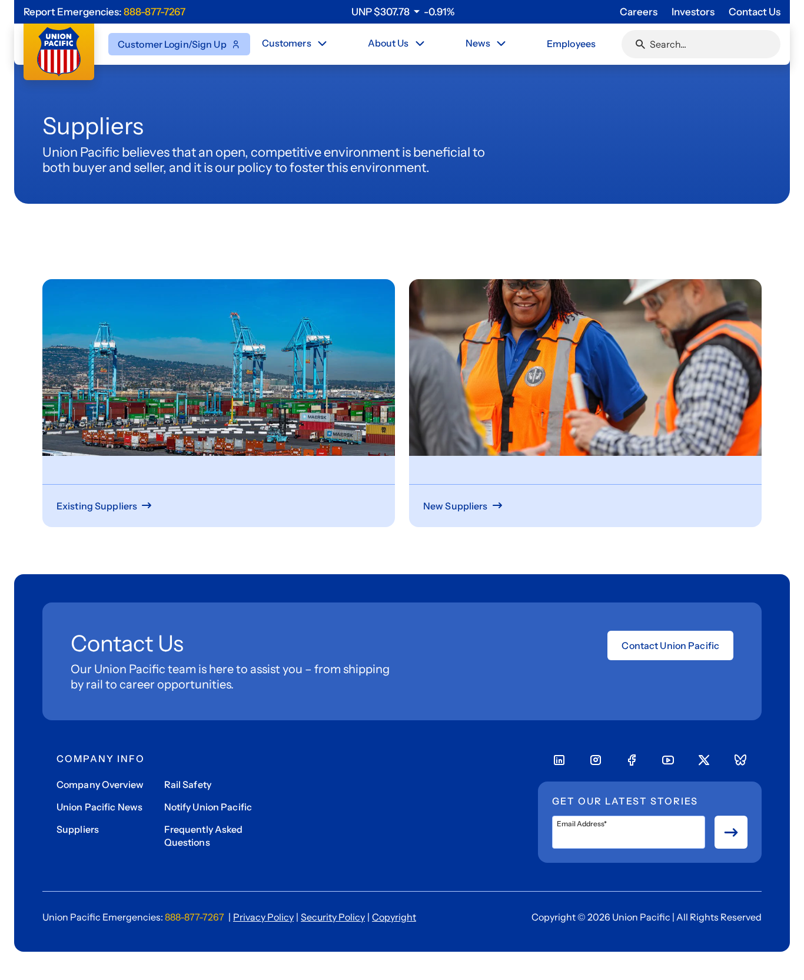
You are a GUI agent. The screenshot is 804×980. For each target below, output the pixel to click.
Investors (693, 12)
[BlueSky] (740, 760)
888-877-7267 (154, 12)
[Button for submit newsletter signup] (731, 832)
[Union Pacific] (59, 52)
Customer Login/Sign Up (172, 44)
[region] (402, 11)
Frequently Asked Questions (203, 835)
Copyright (394, 917)
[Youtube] (668, 760)
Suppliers (78, 829)
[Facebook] (631, 760)
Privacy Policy (263, 917)
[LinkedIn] (559, 760)
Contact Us (754, 12)
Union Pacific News (99, 807)
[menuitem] (295, 44)
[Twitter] (704, 760)
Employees (571, 43)
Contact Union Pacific (670, 645)
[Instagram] (596, 760)
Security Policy (333, 917)
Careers (638, 12)
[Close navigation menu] (322, 44)
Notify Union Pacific (208, 807)
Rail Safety (187, 784)
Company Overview (100, 784)
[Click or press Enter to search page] (640, 44)
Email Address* (582, 823)
